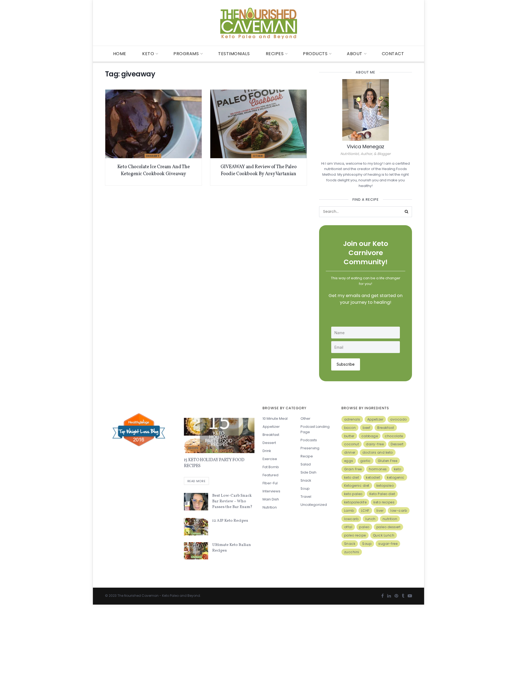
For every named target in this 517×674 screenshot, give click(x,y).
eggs (348, 460)
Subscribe (346, 364)
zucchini (351, 552)
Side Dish (308, 472)
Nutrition (270, 507)
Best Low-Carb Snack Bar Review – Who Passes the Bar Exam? (232, 501)
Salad (306, 464)
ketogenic (395, 477)
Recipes (275, 54)
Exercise (270, 458)
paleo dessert (388, 527)
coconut (351, 444)
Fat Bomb (271, 467)
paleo (364, 527)
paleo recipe (355, 535)
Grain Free (353, 469)
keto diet (351, 477)
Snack (306, 480)
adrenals (352, 419)
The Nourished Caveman (138, 595)
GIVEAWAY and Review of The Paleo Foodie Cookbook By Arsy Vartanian (258, 170)
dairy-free (375, 444)
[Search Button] (406, 211)
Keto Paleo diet (382, 494)
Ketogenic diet (356, 485)
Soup (305, 488)
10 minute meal (275, 418)
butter (349, 436)
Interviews (271, 491)
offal (348, 527)
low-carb (398, 510)
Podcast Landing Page (315, 429)
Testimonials (234, 54)
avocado (398, 419)
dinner (349, 452)
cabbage (369, 436)
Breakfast (271, 434)
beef (366, 427)
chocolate (394, 436)
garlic (365, 460)
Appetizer (271, 426)
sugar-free (387, 543)
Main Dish (271, 499)
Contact (393, 54)
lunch (370, 519)
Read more (196, 481)
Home (119, 54)
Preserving (310, 448)
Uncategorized (314, 504)
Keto (148, 54)
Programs (186, 54)
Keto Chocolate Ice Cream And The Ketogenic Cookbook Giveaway (153, 170)
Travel (306, 496)
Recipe (193, 448)
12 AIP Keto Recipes (230, 521)
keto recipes (383, 502)
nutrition (390, 519)
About (354, 54)
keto (397, 469)
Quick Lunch (383, 535)
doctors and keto (377, 452)
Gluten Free (387, 460)
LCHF (365, 510)
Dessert (153, 156)
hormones (378, 469)
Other (258, 156)
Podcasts (309, 440)
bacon (350, 427)
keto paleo (353, 494)
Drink (267, 450)
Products (315, 54)
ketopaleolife (355, 502)
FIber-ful (270, 483)
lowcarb (351, 519)
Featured (270, 475)
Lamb (349, 510)
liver (380, 510)
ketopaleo (385, 485)
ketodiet (373, 477)
